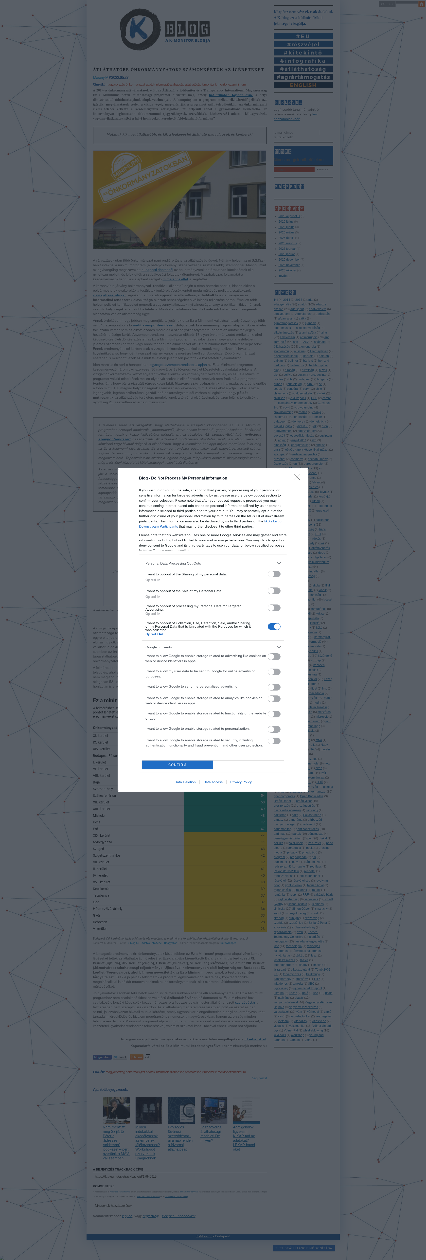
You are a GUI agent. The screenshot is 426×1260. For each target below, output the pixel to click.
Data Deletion (185, 782)
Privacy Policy (241, 782)
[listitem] (213, 563)
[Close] (298, 478)
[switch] (274, 574)
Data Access (213, 782)
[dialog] (213, 630)
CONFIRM (177, 765)
